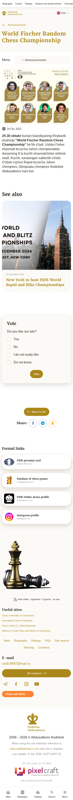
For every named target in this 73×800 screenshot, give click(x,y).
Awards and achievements (48, 3)
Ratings (28, 3)
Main (7, 640)
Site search (62, 640)
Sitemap (29, 647)
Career (18, 3)
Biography (7, 3)
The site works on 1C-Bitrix (36, 763)
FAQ (48, 640)
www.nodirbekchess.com (24, 748)
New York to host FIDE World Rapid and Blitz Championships (35, 282)
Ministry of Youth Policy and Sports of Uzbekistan (26, 631)
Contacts (43, 647)
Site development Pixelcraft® (37, 780)
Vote (36, 374)
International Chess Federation (17, 620)
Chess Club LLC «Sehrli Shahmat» (19, 625)
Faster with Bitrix (15, 694)
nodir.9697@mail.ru (16, 663)
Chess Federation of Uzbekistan (18, 615)
